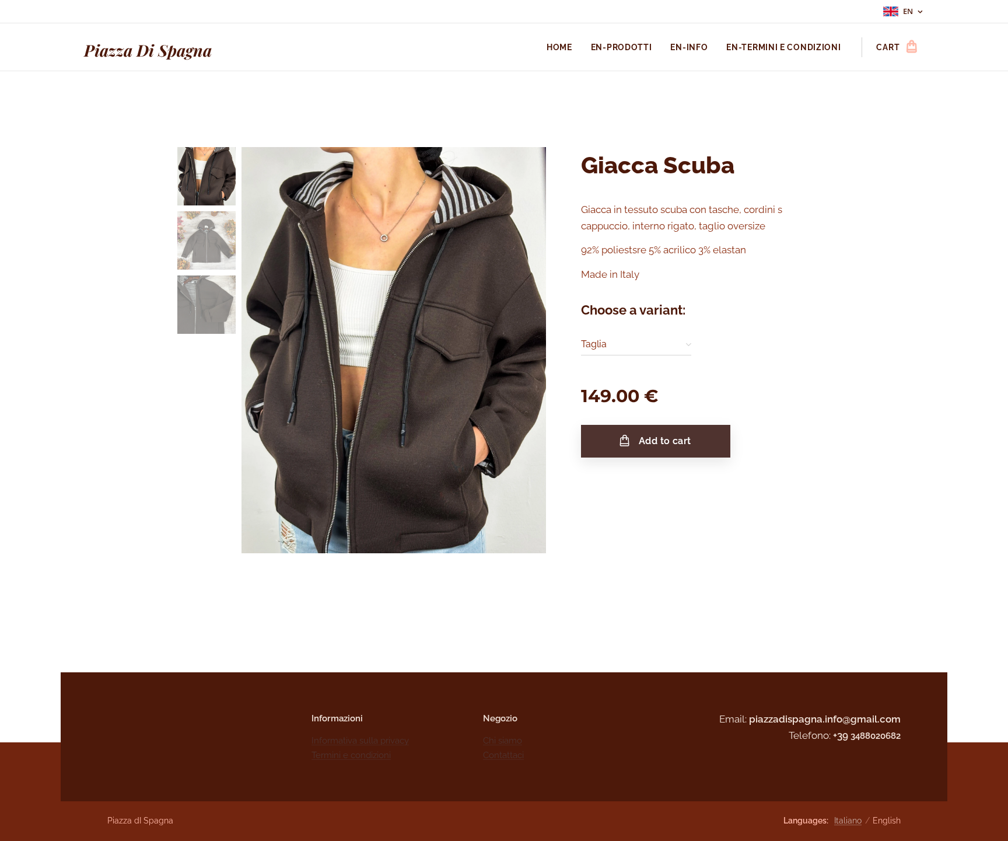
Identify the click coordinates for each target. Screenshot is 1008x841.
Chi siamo (502, 740)
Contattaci (503, 755)
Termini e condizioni (351, 755)
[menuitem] (563, 47)
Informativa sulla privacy (360, 740)
